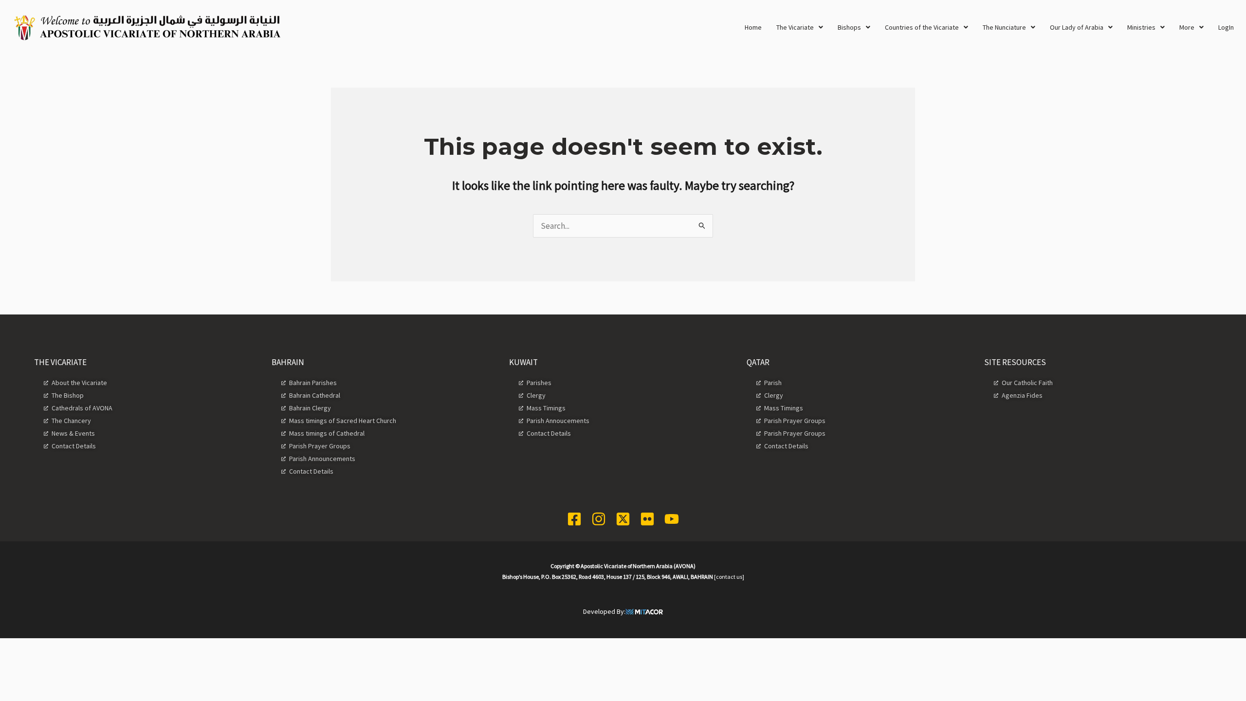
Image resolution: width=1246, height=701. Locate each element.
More (1186, 27)
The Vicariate (795, 27)
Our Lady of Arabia (1076, 27)
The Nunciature (1004, 27)
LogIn (1226, 27)
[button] (799, 27)
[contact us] (729, 576)
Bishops (849, 27)
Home (753, 27)
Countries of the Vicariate (922, 27)
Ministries (1141, 27)
